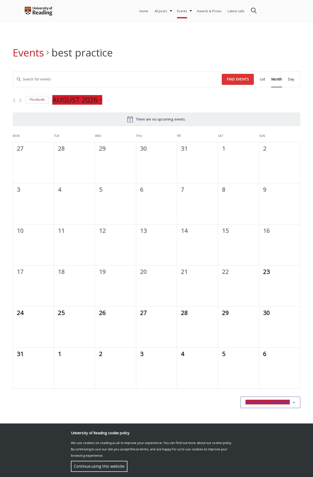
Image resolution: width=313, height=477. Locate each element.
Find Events (238, 79)
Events (182, 11)
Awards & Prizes (209, 11)
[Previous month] (14, 100)
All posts (161, 11)
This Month (37, 100)
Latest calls (236, 11)
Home (143, 11)
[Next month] (20, 100)
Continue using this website (99, 466)
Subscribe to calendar (268, 402)
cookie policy (221, 443)
